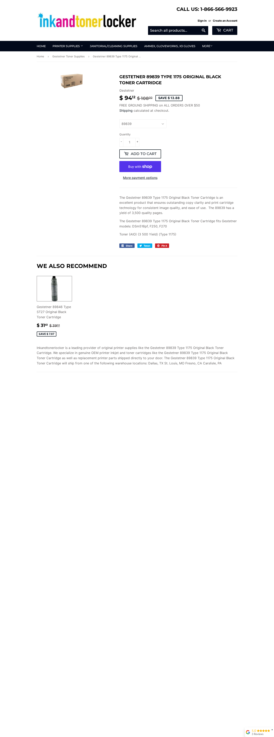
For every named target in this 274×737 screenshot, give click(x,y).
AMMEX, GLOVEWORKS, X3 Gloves (169, 46)
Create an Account (225, 20)
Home (41, 46)
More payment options (140, 178)
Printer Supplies (67, 46)
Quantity (125, 134)
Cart (227, 30)
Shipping (126, 110)
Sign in (202, 20)
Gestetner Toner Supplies (68, 56)
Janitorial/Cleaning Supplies (113, 46)
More (206, 46)
